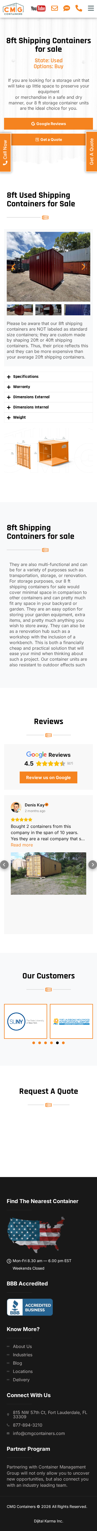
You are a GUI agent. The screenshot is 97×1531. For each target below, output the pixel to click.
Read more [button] (22, 844)
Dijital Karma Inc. (48, 1521)
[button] (13, 267)
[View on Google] (16, 807)
